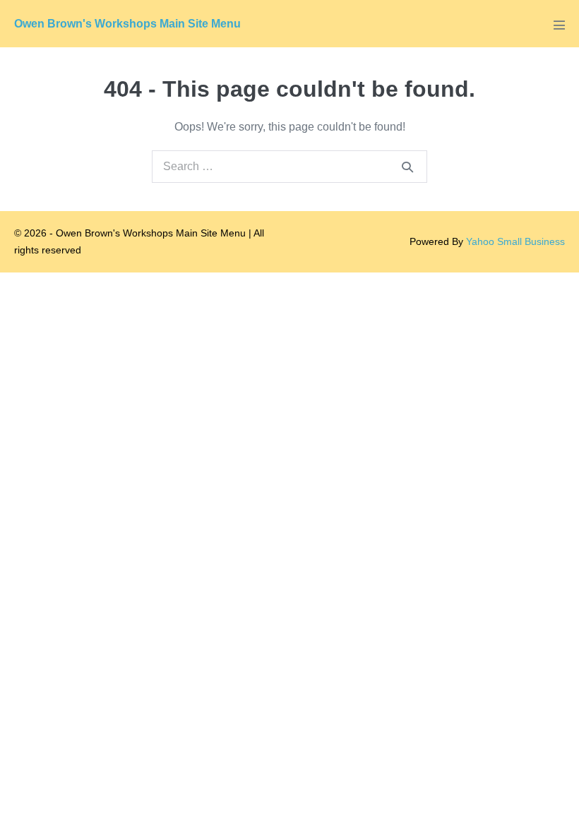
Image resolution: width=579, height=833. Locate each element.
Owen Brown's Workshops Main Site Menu (127, 24)
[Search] (407, 166)
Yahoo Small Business (515, 241)
